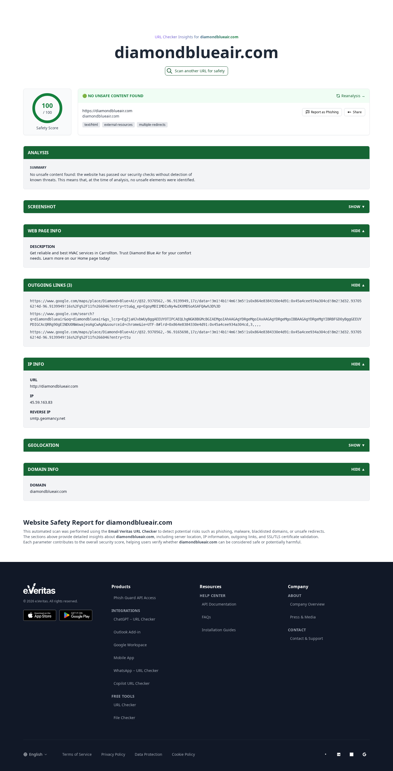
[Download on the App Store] (39, 615)
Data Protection (148, 754)
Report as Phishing (324, 112)
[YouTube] (326, 754)
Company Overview (307, 604)
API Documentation (219, 604)
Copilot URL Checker (132, 683)
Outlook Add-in (127, 631)
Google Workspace (130, 644)
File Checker (124, 717)
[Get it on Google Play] (75, 615)
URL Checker (125, 704)
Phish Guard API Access (135, 597)
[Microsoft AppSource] (351, 754)
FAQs (206, 616)
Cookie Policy (183, 754)
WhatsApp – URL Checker (136, 670)
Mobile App (124, 657)
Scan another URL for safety (200, 70)
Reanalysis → (353, 95)
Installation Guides (219, 629)
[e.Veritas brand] (57, 588)
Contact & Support (306, 638)
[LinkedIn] (338, 754)
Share (357, 112)
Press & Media (303, 616)
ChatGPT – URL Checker (134, 619)
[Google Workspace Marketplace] (364, 754)
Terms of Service (77, 754)
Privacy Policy (113, 754)
